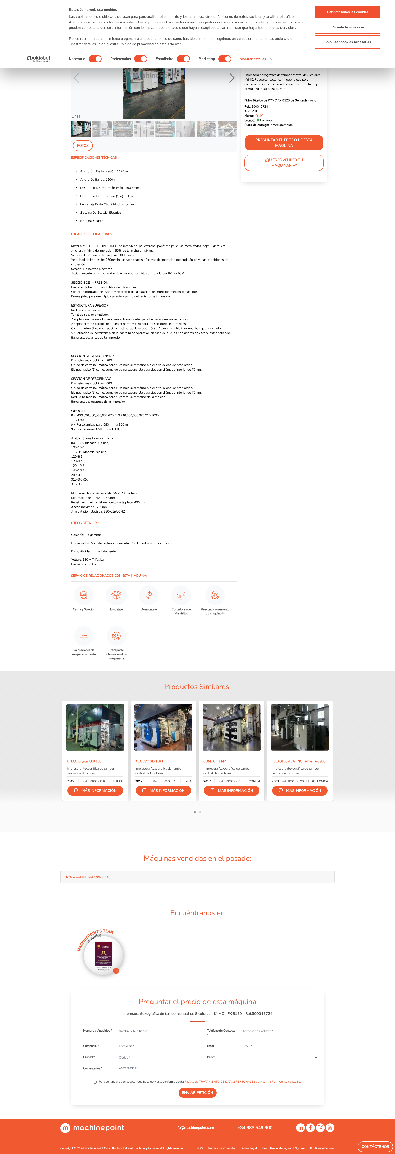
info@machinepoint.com (194, 1127)
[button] (232, 78)
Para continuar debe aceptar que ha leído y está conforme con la (199, 1082)
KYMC (258, 115)
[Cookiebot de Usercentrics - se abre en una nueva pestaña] (39, 59)
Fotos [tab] (83, 145)
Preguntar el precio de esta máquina (284, 143)
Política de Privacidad (222, 1148)
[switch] (140, 58)
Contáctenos (375, 1146)
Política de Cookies (322, 1148)
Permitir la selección (347, 27)
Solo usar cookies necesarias (347, 42)
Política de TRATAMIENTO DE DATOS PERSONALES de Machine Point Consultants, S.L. (242, 1082)
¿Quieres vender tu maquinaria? (284, 162)
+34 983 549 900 (255, 1128)
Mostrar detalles (253, 59)
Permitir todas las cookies (347, 12)
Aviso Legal (249, 1148)
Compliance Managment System (283, 1148)
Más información (99, 790)
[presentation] (195, 806)
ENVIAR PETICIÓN (197, 1092)
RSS (200, 1148)
